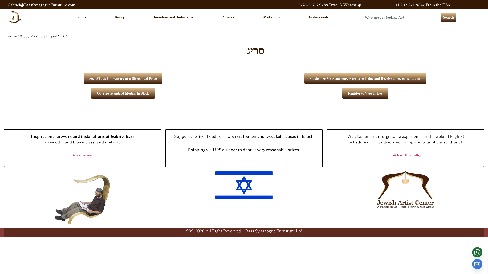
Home (12, 36)
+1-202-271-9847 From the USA (422, 4)
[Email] (477, 264)
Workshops (271, 17)
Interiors (80, 17)
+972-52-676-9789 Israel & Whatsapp (328, 4)
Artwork (228, 17)
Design (120, 17)
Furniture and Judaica (171, 17)
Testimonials (318, 17)
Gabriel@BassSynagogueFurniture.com (41, 4)
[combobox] (401, 17)
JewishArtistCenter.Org (405, 155)
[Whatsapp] (477, 252)
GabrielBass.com (82, 155)
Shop (23, 36)
